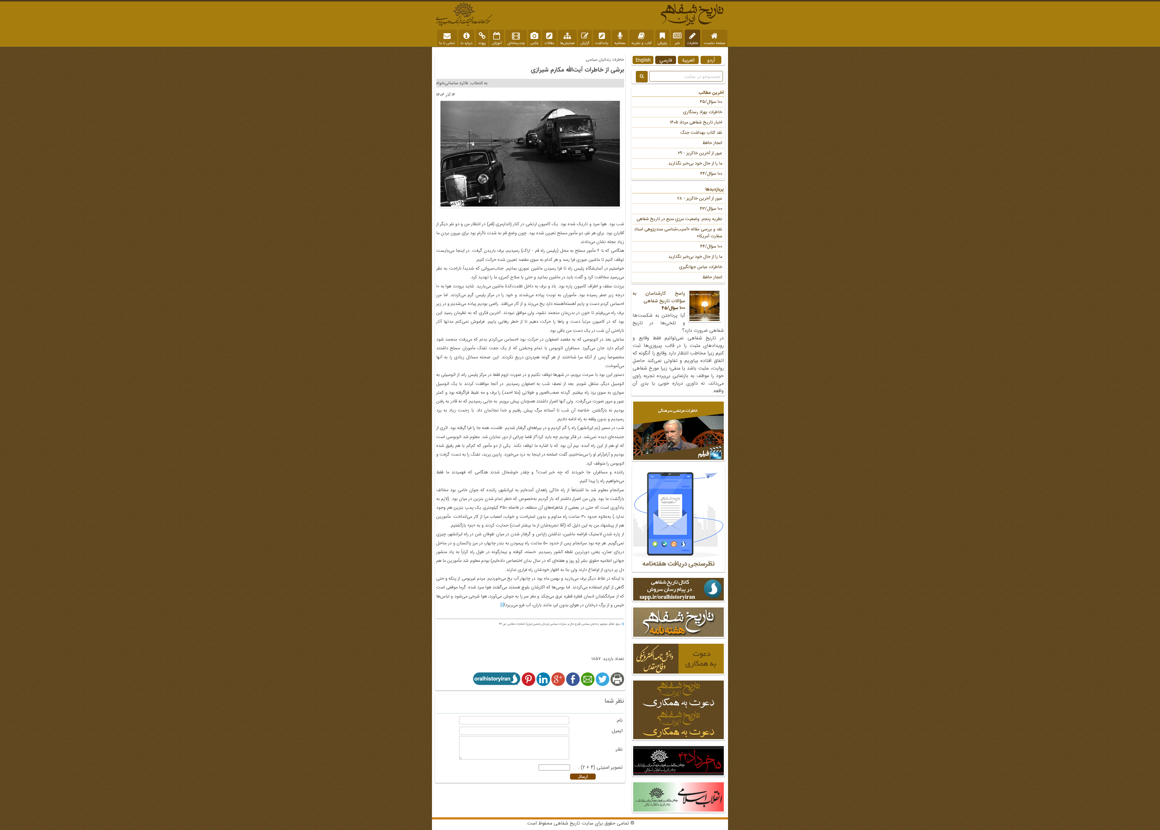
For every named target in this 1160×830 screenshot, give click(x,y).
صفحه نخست (714, 43)
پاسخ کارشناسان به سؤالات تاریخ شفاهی (659, 301)
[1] (502, 605)
